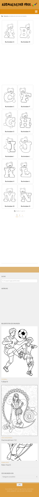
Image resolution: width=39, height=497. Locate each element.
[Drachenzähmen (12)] (19, 410)
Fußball (4, 379)
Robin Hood (5, 462)
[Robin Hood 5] (19, 452)
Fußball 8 (4, 382)
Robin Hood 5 (6, 465)
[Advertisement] (19, 64)
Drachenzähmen (6, 438)
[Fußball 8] (19, 351)
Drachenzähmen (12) (8, 440)
